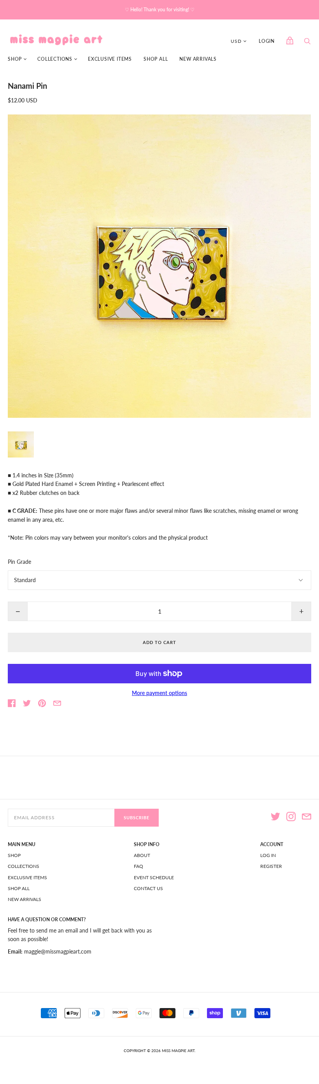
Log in (268, 855)
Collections (54, 59)
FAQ (138, 866)
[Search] (307, 43)
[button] (21, 444)
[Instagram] (291, 818)
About (142, 855)
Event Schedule (154, 877)
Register (271, 866)
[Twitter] (275, 818)
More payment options (159, 693)
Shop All (156, 59)
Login (267, 41)
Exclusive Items (110, 59)
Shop (15, 59)
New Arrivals (198, 59)
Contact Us (148, 888)
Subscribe (136, 817)
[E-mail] (306, 818)
